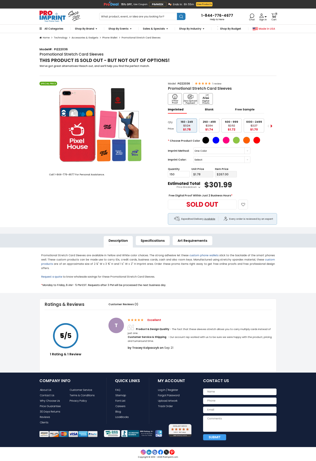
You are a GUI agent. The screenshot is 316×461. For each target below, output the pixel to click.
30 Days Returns (50, 411)
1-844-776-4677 (64, 174)
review (218, 83)
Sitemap (120, 395)
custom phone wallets (204, 255)
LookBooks (122, 417)
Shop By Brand (84, 28)
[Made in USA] (263, 29)
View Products (204, 4)
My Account (171, 380)
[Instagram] (143, 452)
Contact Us (47, 395)
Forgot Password (169, 395)
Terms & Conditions (82, 395)
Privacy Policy (78, 400)
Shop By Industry (190, 28)
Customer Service (81, 390)
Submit (215, 437)
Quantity (174, 169)
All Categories (53, 28)
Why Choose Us (50, 400)
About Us (45, 390)
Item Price (221, 169)
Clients (44, 422)
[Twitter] (166, 452)
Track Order (165, 406)
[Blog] (154, 452)
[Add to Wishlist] (245, 202)
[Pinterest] (172, 452)
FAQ (117, 390)
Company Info (55, 380)
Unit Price (197, 169)
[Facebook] (160, 452)
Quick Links (127, 380)
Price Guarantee (50, 406)
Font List (120, 400)
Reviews (45, 417)
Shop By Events (118, 28)
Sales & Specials (154, 28)
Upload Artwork (167, 400)
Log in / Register (168, 390)
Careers (120, 406)
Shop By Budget (230, 28)
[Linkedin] (149, 452)
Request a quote (51, 277)
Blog (118, 411)
